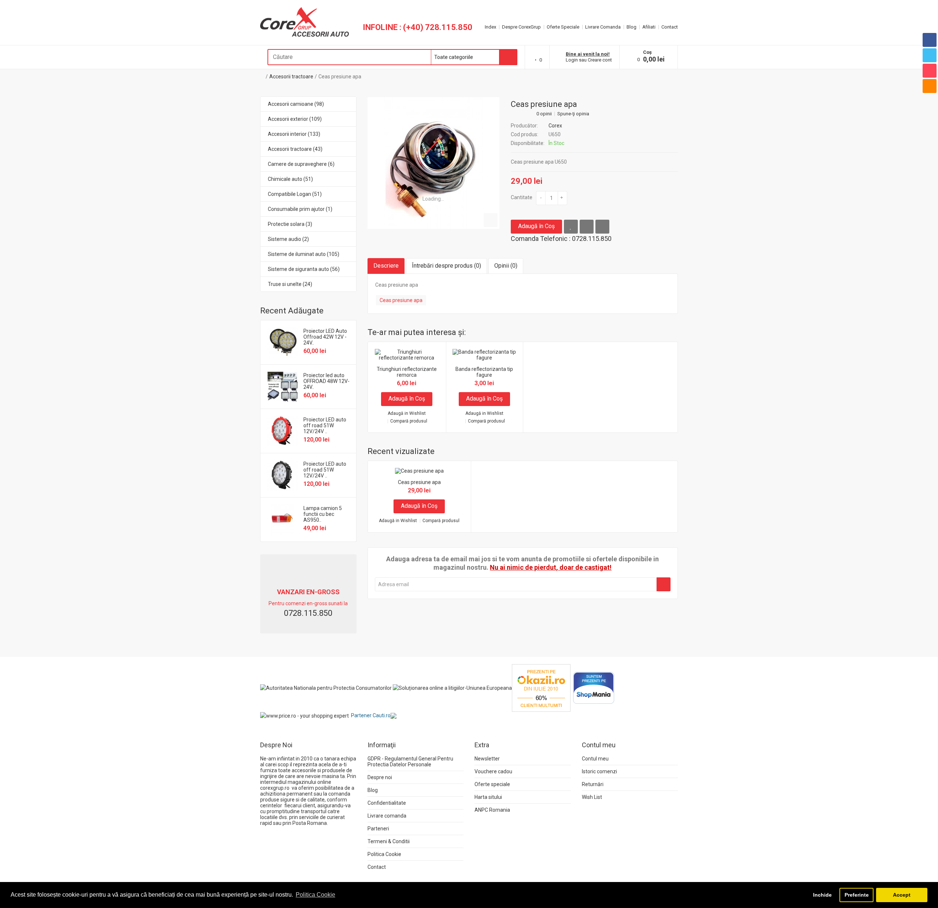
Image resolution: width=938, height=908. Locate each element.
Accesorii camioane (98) (296, 104)
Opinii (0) (505, 265)
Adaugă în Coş (536, 226)
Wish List (592, 797)
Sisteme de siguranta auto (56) (304, 269)
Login (572, 60)
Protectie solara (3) (290, 224)
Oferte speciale (492, 784)
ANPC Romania (492, 810)
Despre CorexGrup (521, 27)
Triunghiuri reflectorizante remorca (407, 372)
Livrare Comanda (603, 27)
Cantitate (521, 197)
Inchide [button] (822, 895)
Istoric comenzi (599, 771)
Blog (631, 27)
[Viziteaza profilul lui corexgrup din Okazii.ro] (541, 688)
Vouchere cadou (493, 771)
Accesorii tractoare (291, 76)
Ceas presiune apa (339, 76)
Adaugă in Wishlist (407, 414)
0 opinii (544, 114)
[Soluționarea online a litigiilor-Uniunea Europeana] (452, 688)
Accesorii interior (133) (294, 134)
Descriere (386, 265)
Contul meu (595, 759)
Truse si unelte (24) (290, 284)
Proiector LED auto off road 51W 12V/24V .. (324, 425)
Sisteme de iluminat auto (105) (303, 254)
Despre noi (380, 777)
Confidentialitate (387, 803)
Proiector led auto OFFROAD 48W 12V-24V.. (326, 381)
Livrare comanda (387, 816)
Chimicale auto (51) (290, 179)
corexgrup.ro (274, 788)
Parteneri (378, 828)
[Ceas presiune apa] (433, 163)
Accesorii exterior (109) (295, 119)
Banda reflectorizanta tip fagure (484, 372)
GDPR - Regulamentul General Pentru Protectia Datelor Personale (410, 761)
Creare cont (600, 60)
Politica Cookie (384, 854)
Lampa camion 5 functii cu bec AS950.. (322, 514)
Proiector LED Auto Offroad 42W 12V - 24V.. (325, 337)
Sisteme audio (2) (288, 239)
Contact (669, 27)
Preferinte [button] (857, 895)
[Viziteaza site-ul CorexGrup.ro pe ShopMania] (594, 688)
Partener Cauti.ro (371, 715)
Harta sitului (488, 797)
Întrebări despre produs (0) (446, 265)
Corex (555, 126)
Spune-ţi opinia (573, 114)
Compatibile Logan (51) (295, 194)
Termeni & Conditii (389, 841)
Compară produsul (408, 421)
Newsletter (487, 759)
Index (490, 27)
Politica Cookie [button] (315, 895)
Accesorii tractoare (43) (295, 149)
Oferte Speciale (563, 27)
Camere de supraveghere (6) (301, 164)
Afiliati (649, 27)
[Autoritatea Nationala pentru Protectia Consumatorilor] (326, 688)
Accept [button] (902, 895)
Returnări (592, 784)
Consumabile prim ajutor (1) (300, 209)
